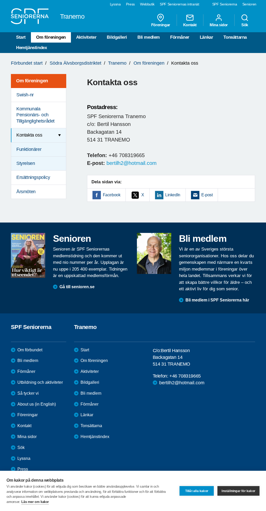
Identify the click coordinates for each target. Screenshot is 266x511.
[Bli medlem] (154, 253)
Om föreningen (51, 37)
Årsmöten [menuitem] (26, 191)
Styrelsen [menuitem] (25, 163)
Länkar (206, 37)
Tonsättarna (235, 37)
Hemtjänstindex (31, 47)
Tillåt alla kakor (196, 491)
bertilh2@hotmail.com (132, 163)
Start (21, 37)
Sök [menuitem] (244, 25)
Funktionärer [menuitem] (28, 149)
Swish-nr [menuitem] (25, 94)
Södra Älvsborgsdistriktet (75, 63)
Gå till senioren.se (77, 287)
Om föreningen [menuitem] (32, 80)
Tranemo (117, 63)
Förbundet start (27, 63)
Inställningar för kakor (238, 491)
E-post (207, 195)
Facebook (112, 195)
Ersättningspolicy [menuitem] (33, 177)
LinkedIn (172, 195)
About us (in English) (36, 404)
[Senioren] (28, 255)
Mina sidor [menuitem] (219, 25)
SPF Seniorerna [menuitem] (224, 4)
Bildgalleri (117, 37)
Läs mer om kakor (35, 502)
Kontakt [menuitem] (190, 25)
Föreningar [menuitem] (160, 25)
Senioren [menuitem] (249, 4)
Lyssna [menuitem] (115, 4)
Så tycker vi (28, 393)
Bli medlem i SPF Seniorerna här (217, 300)
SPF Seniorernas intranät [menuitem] (179, 4)
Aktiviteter (86, 37)
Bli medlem (148, 37)
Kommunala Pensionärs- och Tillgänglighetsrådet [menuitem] (35, 115)
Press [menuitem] (130, 4)
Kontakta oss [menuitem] (29, 135)
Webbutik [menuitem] (147, 4)
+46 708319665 (185, 376)
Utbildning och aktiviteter (40, 382)
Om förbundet (29, 350)
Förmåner (179, 37)
